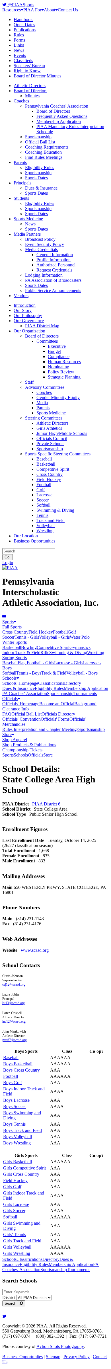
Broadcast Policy (40, 239)
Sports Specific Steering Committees (58, 453)
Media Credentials (41, 249)
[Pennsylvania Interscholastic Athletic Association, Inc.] (10, 567)
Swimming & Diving (55, 510)
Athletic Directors (30, 85)
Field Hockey (48, 479)
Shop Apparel (14, 739)
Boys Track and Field (22, 1130)
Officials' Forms (55, 719)
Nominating (58, 366)
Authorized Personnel (55, 264)
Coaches (21, 100)
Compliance (58, 356)
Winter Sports (14, 642)
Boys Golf (12, 1082)
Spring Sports (14, 657)
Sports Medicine (28, 218)
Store (7, 734)
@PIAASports (20, 4)
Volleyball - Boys (82, 673)
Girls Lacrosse (16, 1204)
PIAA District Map (42, 325)
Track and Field (50, 520)
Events (20, 55)
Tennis (42, 515)
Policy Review (61, 371)
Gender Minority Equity (58, 397)
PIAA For (32, 9)
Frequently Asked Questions (61, 116)
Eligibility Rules (39, 167)
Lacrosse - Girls (68, 662)
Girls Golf (12, 1186)
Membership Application (58, 121)
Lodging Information (44, 275)
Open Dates (24, 24)
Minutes (32, 95)
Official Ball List (40, 141)
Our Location (26, 535)
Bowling (29, 647)
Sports (8, 621)
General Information (54, 254)
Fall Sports (12, 626)
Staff (29, 382)
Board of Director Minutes (37, 75)
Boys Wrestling (17, 1142)
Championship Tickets (22, 749)
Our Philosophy (28, 315)
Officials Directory (58, 714)
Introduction (25, 305)
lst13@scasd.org (13, 1003)
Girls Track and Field (22, 1240)
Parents (20, 162)
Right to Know (27, 70)
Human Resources (64, 361)
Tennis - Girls (27, 637)
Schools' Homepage (20, 683)
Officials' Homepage (20, 703)
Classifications (51, 683)
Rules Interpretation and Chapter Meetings (40, 729)
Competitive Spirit (52, 469)
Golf (40, 489)
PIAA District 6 (46, 803)
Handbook (23, 19)
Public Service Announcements (53, 290)
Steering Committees (43, 418)
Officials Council (51, 438)
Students (21, 198)
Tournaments (85, 693)
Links (19, 45)
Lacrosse (44, 494)
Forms (19, 40)
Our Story (23, 310)
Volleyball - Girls (54, 637)
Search (12, 1303)
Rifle (44, 652)
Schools (9, 678)
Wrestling (45, 530)
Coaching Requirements (46, 147)
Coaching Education (43, 152)
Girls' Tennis (14, 1234)
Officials (10, 698)
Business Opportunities (34, 540)
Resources (11, 9)
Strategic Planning (64, 377)
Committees (47, 341)
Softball (43, 505)
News (19, 50)
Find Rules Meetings (43, 157)
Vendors (21, 295)
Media (42, 402)
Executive (57, 346)
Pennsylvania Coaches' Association (56, 106)
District (8, 1297)
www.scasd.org (35, 950)
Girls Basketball (17, 1161)
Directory (72, 683)
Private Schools (50, 443)
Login (7, 562)
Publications (25, 29)
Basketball (45, 464)
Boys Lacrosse (16, 1100)
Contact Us (68, 9)
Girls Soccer (14, 1210)
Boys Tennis (14, 1124)
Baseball (44, 459)
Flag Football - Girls (36, 662)
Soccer (42, 500)
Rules (19, 34)
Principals (22, 182)
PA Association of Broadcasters (53, 280)
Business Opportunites (22, 1356)
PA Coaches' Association (24, 693)
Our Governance (29, 320)
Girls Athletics (49, 428)
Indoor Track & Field (21, 652)
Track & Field (53, 673)
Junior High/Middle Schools (61, 433)
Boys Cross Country (21, 1070)
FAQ (6, 714)
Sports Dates (36, 177)
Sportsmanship (38, 136)
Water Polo (80, 637)
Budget (54, 351)
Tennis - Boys (28, 673)
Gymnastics (80, 647)
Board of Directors (30, 90)
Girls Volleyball (17, 1247)
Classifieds (23, 60)
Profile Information (53, 259)
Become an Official (56, 703)
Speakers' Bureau (29, 65)
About (49, 9)
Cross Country (49, 474)
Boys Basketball (17, 1063)
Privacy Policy (76, 1356)
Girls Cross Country (21, 1174)
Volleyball (45, 525)
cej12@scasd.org (13, 984)
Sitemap (53, 1356)
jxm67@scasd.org (14, 1040)
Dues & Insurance (41, 188)
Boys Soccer (14, 1106)
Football (43, 484)
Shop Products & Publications (29, 744)
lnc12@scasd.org (14, 1021)
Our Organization (29, 330)
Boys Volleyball (17, 1136)
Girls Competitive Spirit (24, 1168)
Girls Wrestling (16, 1253)
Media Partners (27, 234)
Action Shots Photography (60, 1346)
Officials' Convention (21, 719)
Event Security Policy (44, 244)
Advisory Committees (44, 387)
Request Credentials (54, 270)
